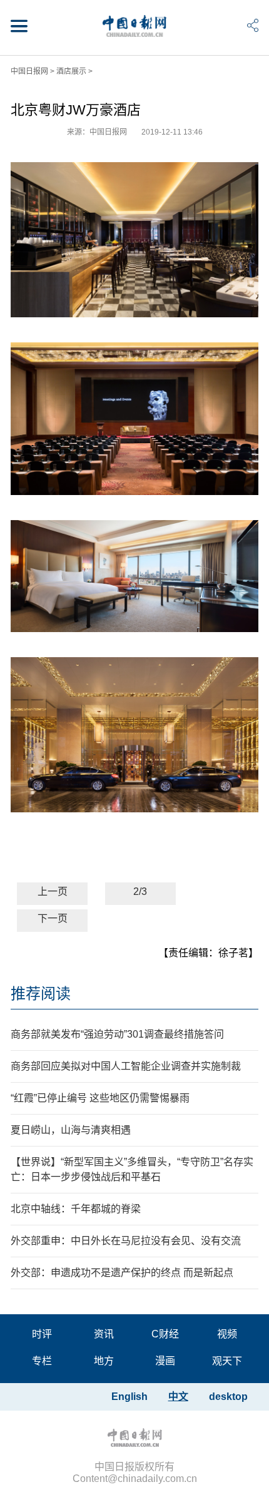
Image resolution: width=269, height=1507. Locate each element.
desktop (228, 1396)
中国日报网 (29, 71)
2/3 (140, 891)
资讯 (104, 1334)
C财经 (165, 1334)
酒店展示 (71, 71)
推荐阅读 (41, 993)
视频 (227, 1334)
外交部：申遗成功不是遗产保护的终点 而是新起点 (122, 1272)
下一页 (53, 918)
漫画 (165, 1361)
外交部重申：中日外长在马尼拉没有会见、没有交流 (126, 1240)
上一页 (53, 891)
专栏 (42, 1361)
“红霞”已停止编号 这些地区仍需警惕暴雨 (100, 1098)
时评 (42, 1334)
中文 (178, 1396)
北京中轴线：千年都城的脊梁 (76, 1208)
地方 (104, 1361)
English (129, 1396)
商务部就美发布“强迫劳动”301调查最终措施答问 (117, 1034)
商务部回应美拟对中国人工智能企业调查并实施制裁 (126, 1066)
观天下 (227, 1361)
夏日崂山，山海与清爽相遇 (71, 1130)
